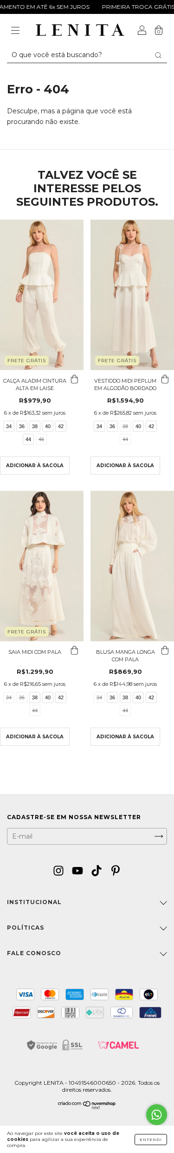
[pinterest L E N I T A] (115, 871)
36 (22, 426)
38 (35, 426)
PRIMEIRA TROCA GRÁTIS (129, 6)
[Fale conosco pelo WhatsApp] (156, 1114)
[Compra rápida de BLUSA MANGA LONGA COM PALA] (164, 650)
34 (9, 426)
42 (61, 426)
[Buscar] (158, 55)
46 (41, 439)
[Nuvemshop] (87, 1107)
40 (48, 426)
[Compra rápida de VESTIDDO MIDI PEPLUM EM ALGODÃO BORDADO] (164, 379)
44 (28, 439)
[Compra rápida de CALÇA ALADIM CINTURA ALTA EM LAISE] (74, 379)
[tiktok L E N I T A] (97, 871)
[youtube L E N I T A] (78, 871)
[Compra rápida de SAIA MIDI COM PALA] (74, 650)
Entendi (151, 1139)
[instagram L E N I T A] (59, 871)
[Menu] (15, 31)
